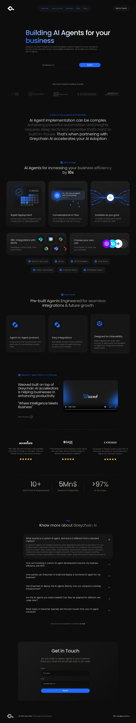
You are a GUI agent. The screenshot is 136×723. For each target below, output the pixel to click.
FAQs (78, 8)
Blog (85, 8)
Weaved (69, 8)
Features (44, 8)
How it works (57, 8)
